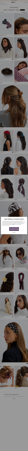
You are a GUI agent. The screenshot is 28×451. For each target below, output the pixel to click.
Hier (13, 224)
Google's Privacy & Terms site (6, 225)
